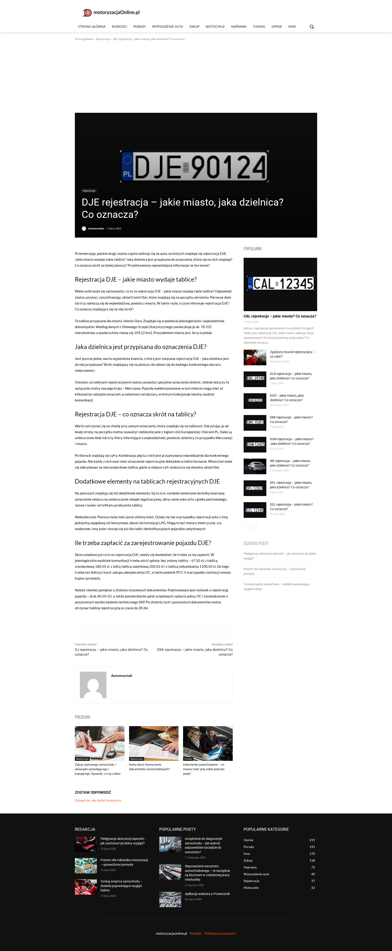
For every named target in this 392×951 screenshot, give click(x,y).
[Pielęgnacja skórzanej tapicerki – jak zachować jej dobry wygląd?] (86, 844)
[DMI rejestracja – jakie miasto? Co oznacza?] (255, 423)
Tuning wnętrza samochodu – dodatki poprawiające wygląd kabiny (121, 886)
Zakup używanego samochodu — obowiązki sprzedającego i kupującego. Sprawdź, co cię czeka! (97, 769)
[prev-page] (246, 526)
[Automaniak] (85, 228)
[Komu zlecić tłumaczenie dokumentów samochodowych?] (154, 743)
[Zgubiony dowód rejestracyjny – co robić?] (255, 357)
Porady (188, 758)
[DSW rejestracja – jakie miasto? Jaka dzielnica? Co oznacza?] (255, 444)
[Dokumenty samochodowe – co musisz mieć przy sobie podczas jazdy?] (208, 743)
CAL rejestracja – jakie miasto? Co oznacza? (280, 316)
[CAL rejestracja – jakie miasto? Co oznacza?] (280, 284)
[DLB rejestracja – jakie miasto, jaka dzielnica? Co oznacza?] (255, 379)
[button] (311, 26)
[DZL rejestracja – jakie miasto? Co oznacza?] (255, 510)
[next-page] (254, 526)
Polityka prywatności (220, 933)
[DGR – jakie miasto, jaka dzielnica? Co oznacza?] (255, 401)
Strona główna (84, 39)
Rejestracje (103, 39)
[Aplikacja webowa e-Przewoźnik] (170, 899)
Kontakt (196, 933)
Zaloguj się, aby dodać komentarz (98, 800)
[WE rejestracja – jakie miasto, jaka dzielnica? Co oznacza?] (255, 466)
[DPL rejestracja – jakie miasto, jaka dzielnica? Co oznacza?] (255, 488)
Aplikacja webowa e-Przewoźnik (207, 894)
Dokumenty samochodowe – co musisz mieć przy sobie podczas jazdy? (204, 769)
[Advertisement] (196, 77)
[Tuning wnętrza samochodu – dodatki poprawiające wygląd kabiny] (86, 887)
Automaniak (96, 228)
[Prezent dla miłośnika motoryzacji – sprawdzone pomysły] (86, 865)
